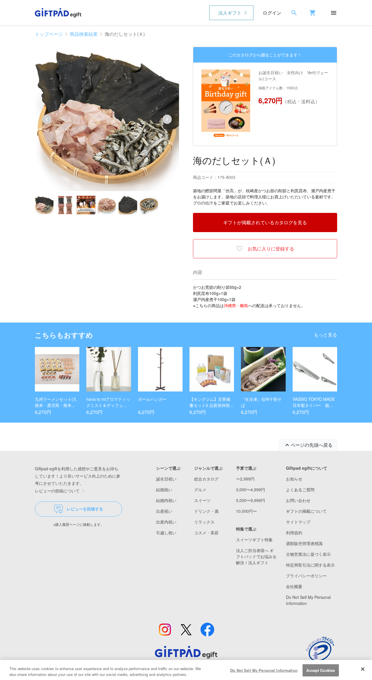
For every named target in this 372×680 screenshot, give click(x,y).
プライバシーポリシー (306, 575)
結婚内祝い (166, 500)
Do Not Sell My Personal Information (264, 670)
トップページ (49, 34)
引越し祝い (166, 532)
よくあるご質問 (300, 489)
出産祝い (164, 511)
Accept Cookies (320, 670)
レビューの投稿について (57, 491)
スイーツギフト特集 (254, 539)
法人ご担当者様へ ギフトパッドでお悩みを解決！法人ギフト (256, 556)
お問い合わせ (298, 500)
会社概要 (294, 586)
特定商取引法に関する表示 (310, 565)
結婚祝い (164, 489)
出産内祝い (166, 522)
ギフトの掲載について (306, 511)
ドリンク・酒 (206, 511)
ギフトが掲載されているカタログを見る (265, 222)
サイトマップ (298, 522)
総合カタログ (206, 479)
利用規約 (294, 532)
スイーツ (202, 500)
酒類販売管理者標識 (304, 543)
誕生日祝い (166, 479)
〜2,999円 (245, 479)
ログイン (272, 12)
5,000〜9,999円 (250, 500)
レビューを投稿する (85, 509)
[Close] (362, 669)
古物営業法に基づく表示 (308, 554)
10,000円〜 (246, 511)
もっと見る (325, 334)
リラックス (204, 522)
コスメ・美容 (206, 532)
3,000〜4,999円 (250, 489)
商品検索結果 (84, 34)
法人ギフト (230, 12)
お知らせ (294, 479)
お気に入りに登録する (271, 248)
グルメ (200, 489)
